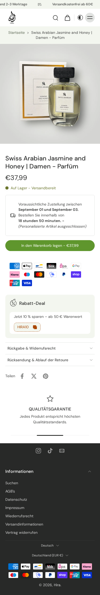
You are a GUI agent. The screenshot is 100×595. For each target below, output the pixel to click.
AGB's (10, 491)
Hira (57, 584)
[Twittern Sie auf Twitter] (34, 376)
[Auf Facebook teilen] (22, 376)
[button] (50, 245)
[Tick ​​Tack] (50, 451)
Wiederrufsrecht (19, 516)
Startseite (16, 32)
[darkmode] (78, 17)
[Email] (62, 451)
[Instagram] (38, 451)
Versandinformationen (24, 524)
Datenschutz (16, 499)
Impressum (14, 507)
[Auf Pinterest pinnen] (45, 376)
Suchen (11, 483)
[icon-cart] (67, 17)
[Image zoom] (50, 94)
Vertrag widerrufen (21, 532)
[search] (55, 17)
